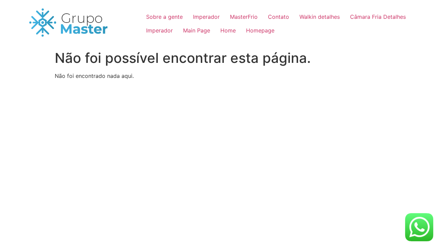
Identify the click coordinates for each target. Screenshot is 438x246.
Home (228, 30)
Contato (278, 16)
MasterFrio (244, 16)
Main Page (196, 30)
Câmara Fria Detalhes (378, 16)
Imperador (206, 16)
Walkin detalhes (319, 16)
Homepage (260, 30)
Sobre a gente (164, 16)
